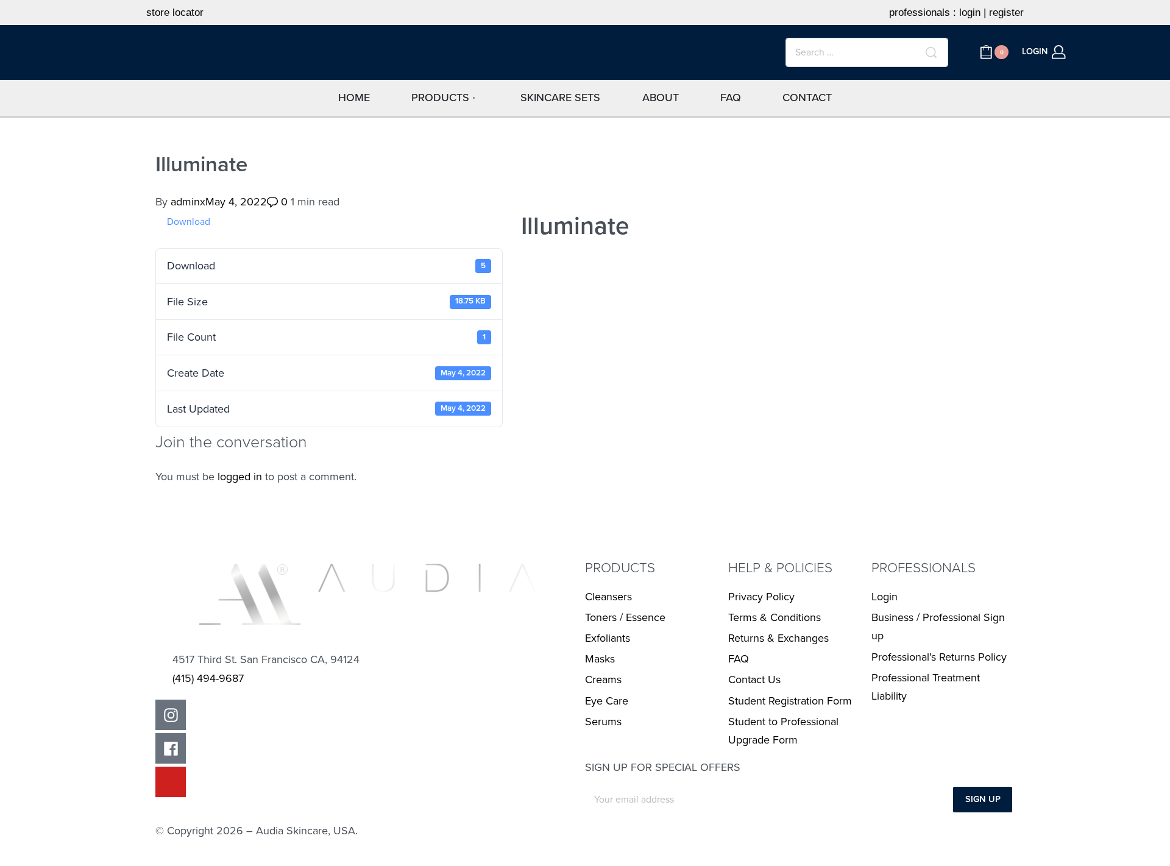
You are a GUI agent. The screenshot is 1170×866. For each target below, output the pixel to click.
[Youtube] (170, 782)
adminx (188, 201)
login (969, 12)
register (1006, 12)
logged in (240, 476)
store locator (175, 12)
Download (188, 221)
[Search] (931, 52)
